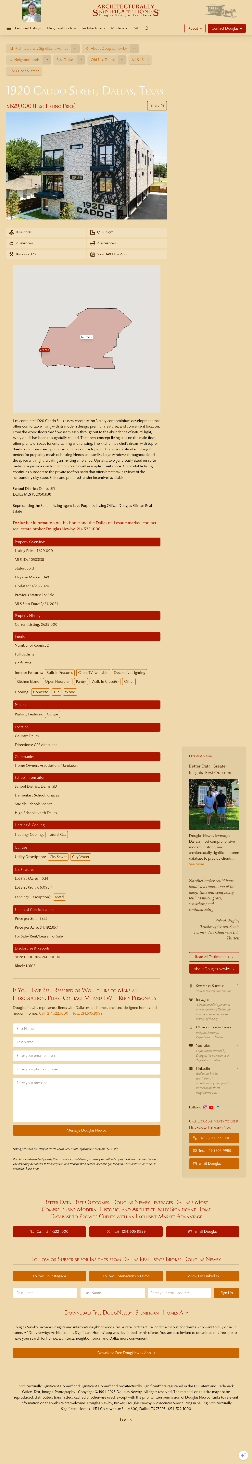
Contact (224, 28)
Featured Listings (28, 28)
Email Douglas (209, 1163)
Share (155, 105)
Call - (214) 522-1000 (214, 1138)
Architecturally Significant (139, 1386)
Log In (126, 1420)
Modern (117, 28)
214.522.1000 (89, 529)
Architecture (92, 28)
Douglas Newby (200, 756)
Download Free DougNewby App (124, 1352)
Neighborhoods (59, 28)
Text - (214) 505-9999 (214, 1150)
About (193, 28)
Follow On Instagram (49, 1276)
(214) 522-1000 (179, 1408)
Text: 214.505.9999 (87, 1013)
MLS (136, 28)
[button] (86, 337)
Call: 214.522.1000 (53, 1013)
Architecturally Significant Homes (44, 1386)
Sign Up (226, 1292)
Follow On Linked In (202, 1276)
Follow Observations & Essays (126, 1276)
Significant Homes (95, 1386)
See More (196, 864)
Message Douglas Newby (87, 1130)
